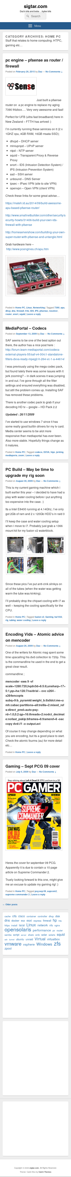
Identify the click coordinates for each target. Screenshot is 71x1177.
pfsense (44, 310)
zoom (21, 455)
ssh (6, 939)
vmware (13, 943)
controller (42, 916)
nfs (51, 925)
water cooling (24, 620)
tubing (12, 620)
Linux (29, 307)
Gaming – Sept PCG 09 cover (32, 766)
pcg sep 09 (40, 891)
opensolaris (18, 929)
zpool (8, 948)
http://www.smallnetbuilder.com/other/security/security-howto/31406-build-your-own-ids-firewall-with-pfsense (35, 220)
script (16, 934)
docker (15, 920)
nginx (57, 925)
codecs (38, 452)
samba (8, 934)
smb (37, 934)
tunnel (11, 939)
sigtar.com (35, 6)
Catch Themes (45, 1172)
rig (6, 620)
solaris (52, 934)
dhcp (8, 310)
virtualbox (53, 939)
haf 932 (58, 616)
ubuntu (20, 939)
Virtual (40, 939)
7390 (57, 307)
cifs (14, 916)
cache (8, 916)
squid (22, 314)
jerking (59, 452)
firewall (20, 310)
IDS (32, 310)
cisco (21, 916)
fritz (27, 310)
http (60, 920)
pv (54, 930)
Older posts (10, 904)
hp (55, 920)
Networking (39, 307)
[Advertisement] (35, 988)
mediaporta (11, 455)
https (7, 925)
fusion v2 (39, 616)
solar (44, 934)
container (31, 916)
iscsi (22, 925)
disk (57, 916)
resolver (53, 310)
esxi (29, 920)
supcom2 (52, 891)
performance (42, 930)
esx (23, 920)
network (43, 925)
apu (62, 307)
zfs (57, 943)
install (14, 925)
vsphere (29, 944)
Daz (40, 71)
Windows (44, 944)
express (37, 920)
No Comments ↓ (54, 71)
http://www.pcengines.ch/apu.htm (27, 249)
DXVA (47, 452)
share (31, 934)
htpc (53, 452)
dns (13, 310)
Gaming (49, 616)
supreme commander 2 (17, 894)
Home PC (20, 307)
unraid (29, 939)
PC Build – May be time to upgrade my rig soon (29, 472)
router (8, 314)
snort (15, 314)
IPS (36, 310)
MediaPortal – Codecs (25, 328)
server (23, 935)
